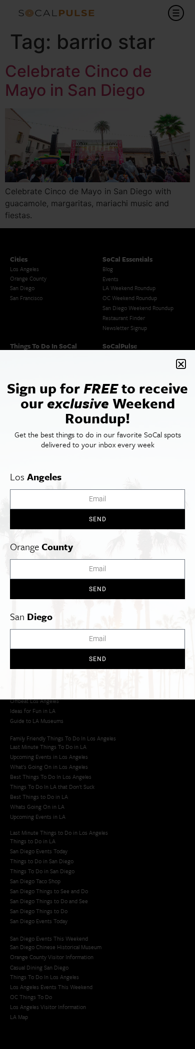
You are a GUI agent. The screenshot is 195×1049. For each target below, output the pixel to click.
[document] (97, 524)
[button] (181, 364)
